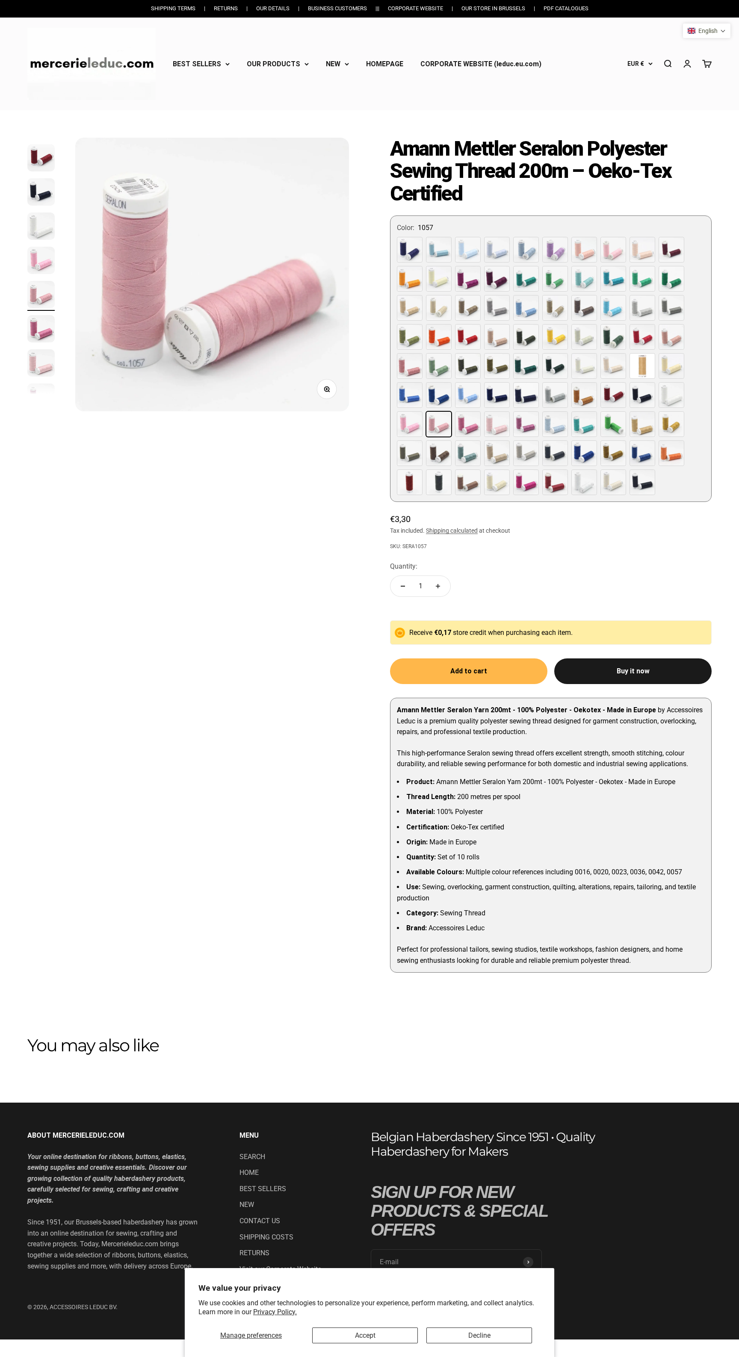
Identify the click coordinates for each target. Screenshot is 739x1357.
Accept (365, 1335)
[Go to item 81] (41, 296)
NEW (333, 63)
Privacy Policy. (275, 1312)
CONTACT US (259, 1221)
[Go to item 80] (41, 262)
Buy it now (633, 671)
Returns (226, 8)
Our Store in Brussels (493, 8)
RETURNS (254, 1253)
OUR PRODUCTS (273, 63)
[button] (706, 31)
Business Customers (337, 8)
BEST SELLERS (197, 63)
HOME (249, 1172)
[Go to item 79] (41, 227)
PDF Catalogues (566, 8)
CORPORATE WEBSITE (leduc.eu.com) (480, 63)
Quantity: (403, 566)
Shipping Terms (173, 8)
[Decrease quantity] (402, 586)
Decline (479, 1335)
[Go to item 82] (41, 330)
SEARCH (252, 1157)
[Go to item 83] (41, 364)
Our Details (273, 8)
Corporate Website (415, 8)
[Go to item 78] (41, 193)
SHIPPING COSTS (266, 1237)
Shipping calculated (452, 530)
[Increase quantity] (438, 586)
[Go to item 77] (41, 159)
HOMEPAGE (384, 63)
